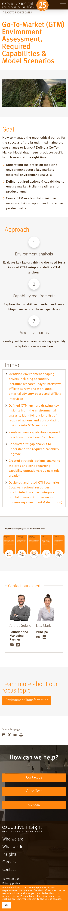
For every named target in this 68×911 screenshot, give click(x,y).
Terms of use (10, 879)
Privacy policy (11, 883)
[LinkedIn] (18, 647)
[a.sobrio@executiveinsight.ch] (12, 647)
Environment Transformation (26, 700)
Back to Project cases (18, 12)
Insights (9, 854)
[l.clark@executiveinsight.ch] (38, 639)
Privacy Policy (28, 896)
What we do (12, 847)
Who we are (12, 839)
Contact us (34, 777)
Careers (34, 805)
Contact (9, 870)
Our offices (34, 791)
